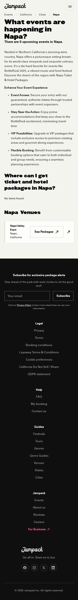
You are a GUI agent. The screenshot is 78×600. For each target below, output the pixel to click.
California (26, 15)
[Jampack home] (15, 6)
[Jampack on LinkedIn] (53, 567)
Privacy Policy (24, 305)
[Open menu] (70, 6)
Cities (42, 15)
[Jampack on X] (43, 567)
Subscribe (63, 296)
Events (8, 15)
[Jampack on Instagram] (34, 567)
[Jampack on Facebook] (24, 567)
